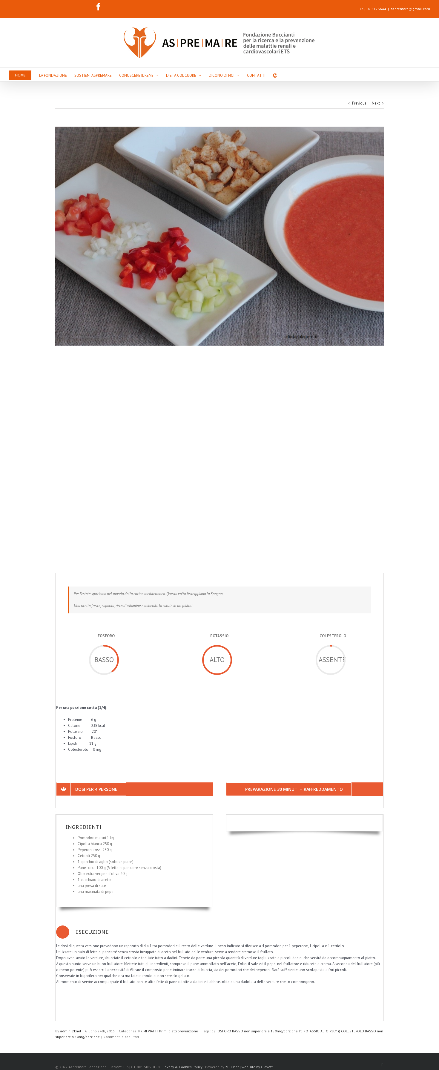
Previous (359, 103)
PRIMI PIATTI (148, 1031)
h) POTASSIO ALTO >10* (318, 1031)
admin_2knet (70, 1031)
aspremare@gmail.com (410, 9)
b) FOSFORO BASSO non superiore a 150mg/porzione (254, 1031)
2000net (232, 1067)
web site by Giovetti (258, 1067)
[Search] (275, 74)
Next (376, 103)
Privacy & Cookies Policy (182, 1067)
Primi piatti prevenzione (178, 1031)
